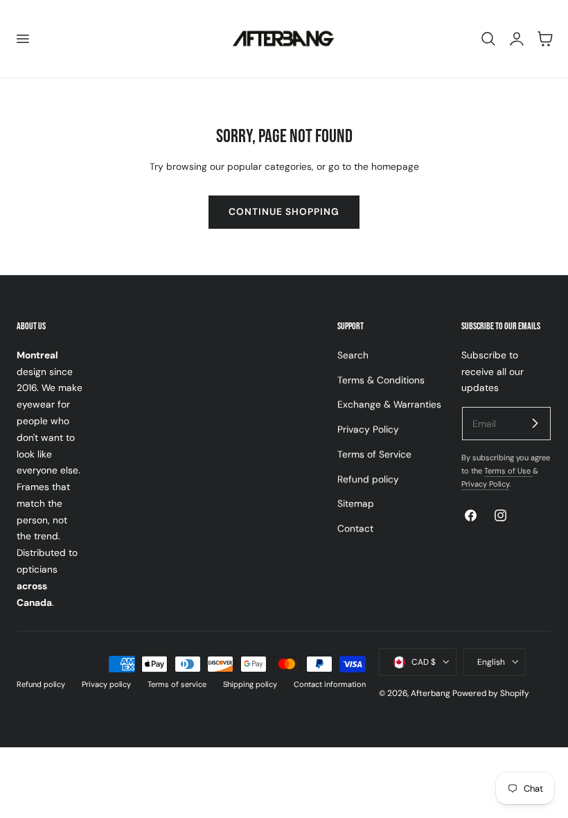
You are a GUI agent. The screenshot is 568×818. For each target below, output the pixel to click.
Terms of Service (374, 454)
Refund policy (368, 478)
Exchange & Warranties (389, 404)
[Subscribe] (534, 423)
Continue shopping (284, 211)
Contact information (330, 684)
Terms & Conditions (381, 379)
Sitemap (355, 503)
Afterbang (430, 693)
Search (353, 355)
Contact (355, 528)
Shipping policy (250, 684)
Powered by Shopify (490, 693)
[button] (22, 38)
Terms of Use (508, 471)
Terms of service (177, 684)
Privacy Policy (368, 429)
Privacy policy (106, 684)
